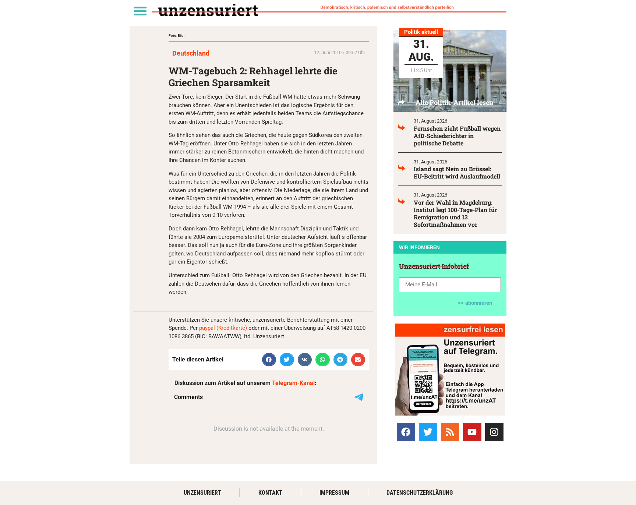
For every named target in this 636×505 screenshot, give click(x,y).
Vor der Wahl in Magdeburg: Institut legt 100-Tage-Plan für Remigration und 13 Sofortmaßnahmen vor (455, 213)
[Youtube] (472, 432)
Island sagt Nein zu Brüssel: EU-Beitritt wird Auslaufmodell (457, 172)
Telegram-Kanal (293, 382)
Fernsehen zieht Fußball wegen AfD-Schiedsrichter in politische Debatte (457, 135)
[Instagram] (494, 432)
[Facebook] (406, 432)
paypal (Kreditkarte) (223, 328)
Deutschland (190, 53)
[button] (140, 10)
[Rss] (450, 432)
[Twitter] (428, 432)
